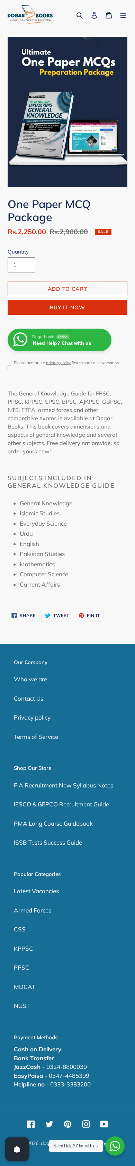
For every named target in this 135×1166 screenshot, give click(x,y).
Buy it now (68, 307)
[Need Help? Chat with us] (115, 1146)
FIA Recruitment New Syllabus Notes (63, 785)
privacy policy (58, 362)
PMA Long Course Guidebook (53, 823)
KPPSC (23, 948)
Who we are (30, 679)
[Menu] (123, 14)
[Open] (17, 1149)
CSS (20, 929)
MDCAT (24, 986)
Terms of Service (36, 736)
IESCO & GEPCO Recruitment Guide (61, 804)
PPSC (21, 967)
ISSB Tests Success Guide (48, 842)
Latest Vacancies (36, 891)
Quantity (18, 251)
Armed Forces (32, 910)
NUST (22, 1005)
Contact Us (28, 698)
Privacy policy (32, 717)
